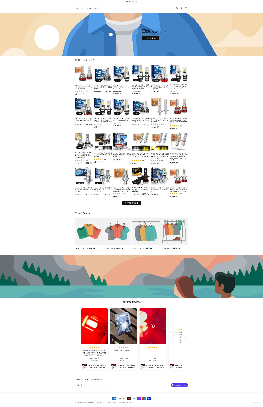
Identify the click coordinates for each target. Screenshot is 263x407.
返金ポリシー (100, 402)
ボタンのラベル (150, 38)
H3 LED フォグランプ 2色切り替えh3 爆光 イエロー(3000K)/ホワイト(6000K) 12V (140, 155)
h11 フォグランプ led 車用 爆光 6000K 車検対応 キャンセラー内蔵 (103, 155)
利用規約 (122, 402)
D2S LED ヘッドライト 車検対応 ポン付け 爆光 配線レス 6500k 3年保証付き (141, 86)
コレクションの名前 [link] (84, 248)
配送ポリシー (130, 402)
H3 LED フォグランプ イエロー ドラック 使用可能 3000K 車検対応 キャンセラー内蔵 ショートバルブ (160, 155)
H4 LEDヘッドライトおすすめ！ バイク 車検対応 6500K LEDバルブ (84, 189)
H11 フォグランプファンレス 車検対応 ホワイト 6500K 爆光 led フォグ (122, 155)
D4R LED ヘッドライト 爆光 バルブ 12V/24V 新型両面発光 (83, 120)
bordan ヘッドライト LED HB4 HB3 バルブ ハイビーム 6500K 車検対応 (84, 87)
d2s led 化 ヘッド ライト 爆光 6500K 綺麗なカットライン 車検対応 (159, 87)
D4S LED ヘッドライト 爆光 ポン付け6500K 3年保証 (121, 119)
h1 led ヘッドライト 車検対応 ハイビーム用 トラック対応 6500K (159, 120)
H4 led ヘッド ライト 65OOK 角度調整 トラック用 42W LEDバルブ (141, 189)
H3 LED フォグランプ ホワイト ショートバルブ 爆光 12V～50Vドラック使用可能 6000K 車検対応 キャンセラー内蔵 (179, 156)
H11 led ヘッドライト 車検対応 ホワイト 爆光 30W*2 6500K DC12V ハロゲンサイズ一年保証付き (84, 155)
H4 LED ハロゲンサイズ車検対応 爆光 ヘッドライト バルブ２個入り (103, 189)
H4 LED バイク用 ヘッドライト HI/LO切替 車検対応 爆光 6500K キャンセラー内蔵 (122, 189)
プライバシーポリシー (112, 402)
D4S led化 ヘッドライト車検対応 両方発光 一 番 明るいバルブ (141, 120)
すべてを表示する (131, 203)
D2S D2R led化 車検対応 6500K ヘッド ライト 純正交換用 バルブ (103, 87)
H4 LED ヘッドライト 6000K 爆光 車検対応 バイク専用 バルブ (160, 189)
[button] (177, 8)
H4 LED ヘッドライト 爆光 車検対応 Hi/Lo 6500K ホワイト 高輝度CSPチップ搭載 (178, 189)
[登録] (109, 385)
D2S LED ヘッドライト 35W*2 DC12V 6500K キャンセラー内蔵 (122, 87)
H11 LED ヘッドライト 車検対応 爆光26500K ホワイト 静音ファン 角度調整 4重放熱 (178, 120)
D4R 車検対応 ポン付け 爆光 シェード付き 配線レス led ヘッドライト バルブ (178, 86)
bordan (82, 402)
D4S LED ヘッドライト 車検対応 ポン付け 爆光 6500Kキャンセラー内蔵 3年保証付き (103, 120)
